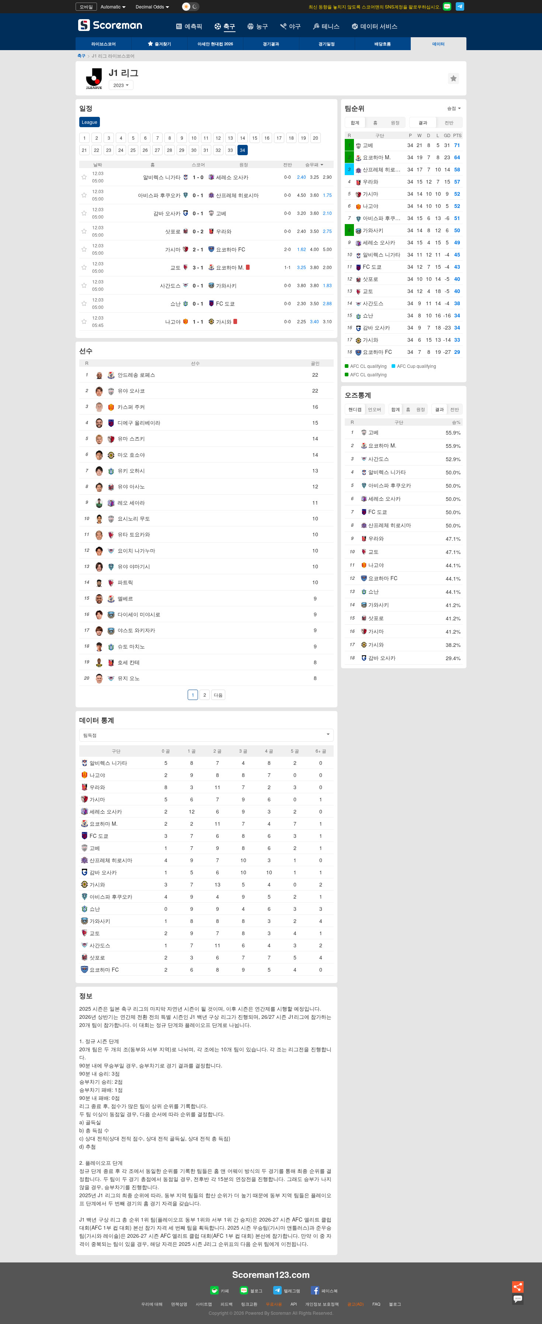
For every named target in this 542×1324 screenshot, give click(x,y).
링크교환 (249, 1304)
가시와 (224, 321)
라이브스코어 (103, 43)
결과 (422, 122)
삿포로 (173, 231)
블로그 (256, 1290)
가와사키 (226, 285)
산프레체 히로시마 (237, 195)
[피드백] (518, 1304)
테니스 (331, 26)
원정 (395, 122)
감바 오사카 (167, 213)
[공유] (518, 1291)
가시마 (173, 249)
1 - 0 (198, 177)
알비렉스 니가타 (162, 177)
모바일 (86, 6)
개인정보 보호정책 (322, 1304)
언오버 (374, 409)
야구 (295, 26)
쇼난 (175, 303)
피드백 (226, 1304)
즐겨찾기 (163, 43)
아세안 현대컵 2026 (215, 43)
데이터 (438, 43)
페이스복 (330, 1290)
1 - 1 (198, 321)
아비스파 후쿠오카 (159, 195)
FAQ (376, 1304)
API (294, 1304)
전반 (449, 122)
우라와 (224, 231)
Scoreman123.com (271, 1274)
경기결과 (271, 43)
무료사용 (274, 1304)
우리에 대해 (152, 1304)
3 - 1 (198, 267)
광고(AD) (355, 1304)
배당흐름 (383, 43)
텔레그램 (292, 1290)
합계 (355, 122)
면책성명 (179, 1304)
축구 (229, 26)
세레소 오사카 (232, 177)
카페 (225, 1290)
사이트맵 (204, 1304)
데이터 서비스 (379, 26)
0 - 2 (198, 231)
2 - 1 (198, 249)
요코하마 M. (230, 267)
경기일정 (327, 43)
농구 (262, 26)
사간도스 (170, 285)
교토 (175, 267)
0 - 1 (198, 195)
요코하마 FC (230, 249)
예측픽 (193, 26)
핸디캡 (355, 409)
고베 (221, 213)
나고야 (173, 321)
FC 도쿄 (225, 303)
